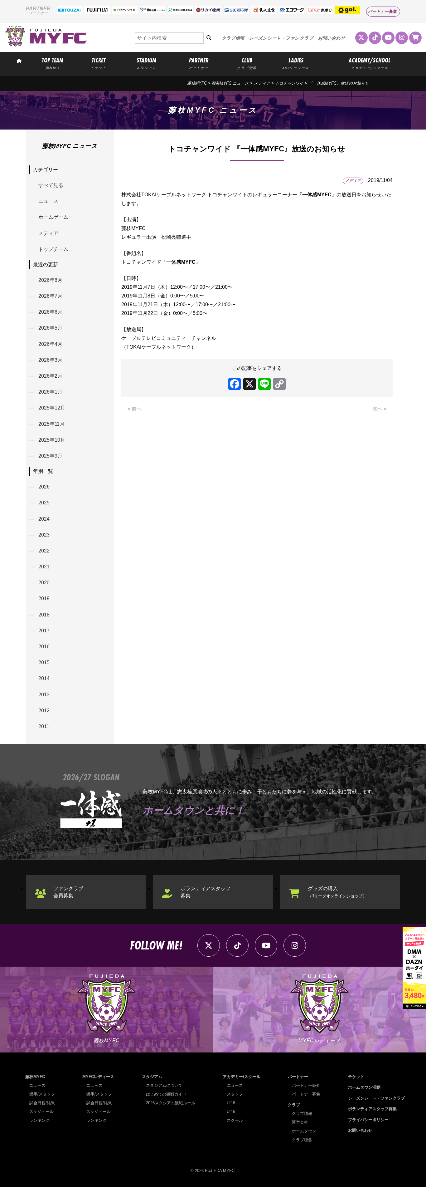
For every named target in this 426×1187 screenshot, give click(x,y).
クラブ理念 (302, 1139)
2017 (44, 630)
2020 (44, 582)
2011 (43, 726)
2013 (44, 694)
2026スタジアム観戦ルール (170, 1103)
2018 (44, 614)
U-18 (231, 1103)
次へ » (379, 408)
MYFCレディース (98, 1076)
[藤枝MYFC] (46, 45)
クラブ (294, 1104)
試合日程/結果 (42, 1103)
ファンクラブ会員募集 (68, 892)
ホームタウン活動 (364, 1087)
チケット (356, 1076)
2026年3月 (50, 360)
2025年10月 (51, 440)
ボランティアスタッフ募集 (205, 892)
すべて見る (50, 185)
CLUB (247, 63)
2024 (44, 519)
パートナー (298, 1076)
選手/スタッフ (42, 1094)
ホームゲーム (53, 217)
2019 (44, 598)
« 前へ (135, 408)
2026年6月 (50, 312)
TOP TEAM (52, 63)
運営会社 (300, 1122)
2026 (44, 486)
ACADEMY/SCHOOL (369, 63)
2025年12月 (51, 407)
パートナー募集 (382, 11)
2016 (44, 646)
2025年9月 (50, 456)
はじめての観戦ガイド (166, 1094)
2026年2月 (50, 376)
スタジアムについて (164, 1085)
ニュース (48, 201)
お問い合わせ (331, 38)
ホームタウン (304, 1131)
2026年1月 (50, 392)
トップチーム (53, 249)
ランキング (39, 1120)
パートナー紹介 (306, 1085)
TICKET (98, 63)
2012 (44, 710)
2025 (44, 502)
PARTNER (199, 63)
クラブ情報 (232, 38)
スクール (235, 1120)
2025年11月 (51, 424)
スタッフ (235, 1094)
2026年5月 (50, 328)
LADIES (296, 63)
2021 (44, 566)
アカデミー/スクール (241, 1076)
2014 (44, 678)
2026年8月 (50, 280)
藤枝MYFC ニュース (230, 83)
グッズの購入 (337, 892)
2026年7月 (50, 296)
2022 (44, 550)
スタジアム (152, 1076)
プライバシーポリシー (368, 1119)
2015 (44, 662)
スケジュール (41, 1111)
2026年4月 (50, 344)
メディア (262, 83)
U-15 (231, 1111)
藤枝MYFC (197, 83)
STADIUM (146, 63)
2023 (44, 534)
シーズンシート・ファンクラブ (281, 38)
